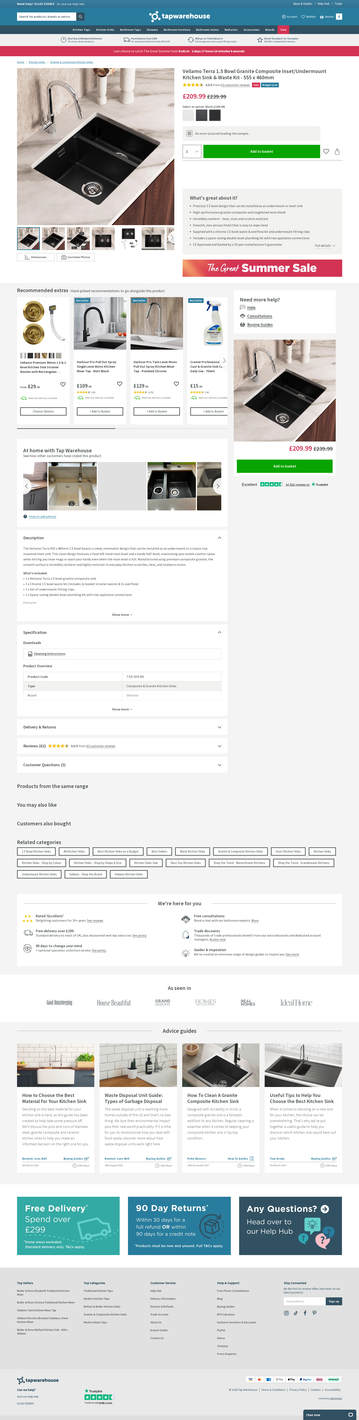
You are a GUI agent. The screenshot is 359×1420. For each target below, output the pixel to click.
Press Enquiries (226, 1354)
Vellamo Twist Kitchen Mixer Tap (36, 1310)
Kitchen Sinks (105, 30)
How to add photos (42, 516)
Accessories (251, 30)
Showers (152, 30)
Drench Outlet (159, 1330)
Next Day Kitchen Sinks (186, 863)
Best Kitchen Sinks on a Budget (118, 851)
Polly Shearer (196, 1158)
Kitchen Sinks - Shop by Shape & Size (98, 863)
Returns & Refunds (162, 1306)
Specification (35, 632)
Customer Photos (81, 258)
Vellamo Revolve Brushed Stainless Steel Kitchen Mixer (42, 1320)
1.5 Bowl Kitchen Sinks (36, 851)
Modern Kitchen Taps (97, 1298)
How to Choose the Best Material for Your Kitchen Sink (54, 1098)
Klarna (221, 1338)
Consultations (259, 315)
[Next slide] (171, 237)
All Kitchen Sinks (74, 851)
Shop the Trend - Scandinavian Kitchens (303, 863)
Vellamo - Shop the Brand (85, 874)
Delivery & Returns (39, 727)
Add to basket (276, 151)
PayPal (221, 1330)
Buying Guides (260, 324)
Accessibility (333, 1390)
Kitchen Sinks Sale (146, 863)
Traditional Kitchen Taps (98, 1291)
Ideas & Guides (302, 4)
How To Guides (241, 1159)
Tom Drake (277, 1158)
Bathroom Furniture (177, 30)
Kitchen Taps (81, 30)
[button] (27, 486)
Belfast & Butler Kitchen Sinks (102, 1306)
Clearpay (222, 1346)
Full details (323, 245)
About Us (156, 1322)
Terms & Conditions (273, 1390)
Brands (270, 30)
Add (106, 411)
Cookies (316, 1390)
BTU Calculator (226, 1314)
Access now (218, 939)
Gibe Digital (336, 1398)
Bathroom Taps (130, 30)
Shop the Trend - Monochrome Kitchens (239, 863)
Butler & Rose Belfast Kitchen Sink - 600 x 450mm (42, 1331)
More (255, 920)
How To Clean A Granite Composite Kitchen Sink (213, 1098)
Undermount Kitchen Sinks (39, 874)
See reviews (95, 920)
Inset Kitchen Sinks (288, 851)
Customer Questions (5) (44, 764)
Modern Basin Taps (95, 1322)
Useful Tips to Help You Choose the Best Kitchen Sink (302, 1098)
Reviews (30, 745)
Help (251, 307)
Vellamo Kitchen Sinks (129, 874)
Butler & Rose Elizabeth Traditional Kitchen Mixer (43, 1292)
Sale (283, 30)
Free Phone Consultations (233, 1291)
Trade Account (159, 1314)
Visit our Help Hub (28, 1396)
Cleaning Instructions (49, 653)
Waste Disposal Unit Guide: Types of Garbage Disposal (134, 1098)
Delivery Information (163, 1298)
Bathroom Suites (207, 30)
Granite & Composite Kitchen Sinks (71, 62)
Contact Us (157, 1338)
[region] (122, 364)
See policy (139, 935)
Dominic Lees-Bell (34, 1158)
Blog (220, 1298)
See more (292, 954)
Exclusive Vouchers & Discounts (236, 1322)
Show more (120, 614)
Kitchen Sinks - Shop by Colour (41, 863)
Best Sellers (159, 851)
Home (20, 62)
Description (33, 537)
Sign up (334, 1301)
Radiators (231, 30)
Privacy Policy (298, 1390)
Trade (338, 4)
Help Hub (323, 4)
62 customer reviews (235, 85)
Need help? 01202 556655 (51, 3)
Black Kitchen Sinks (192, 851)
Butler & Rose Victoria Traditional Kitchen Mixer (46, 1302)
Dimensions (43, 258)
